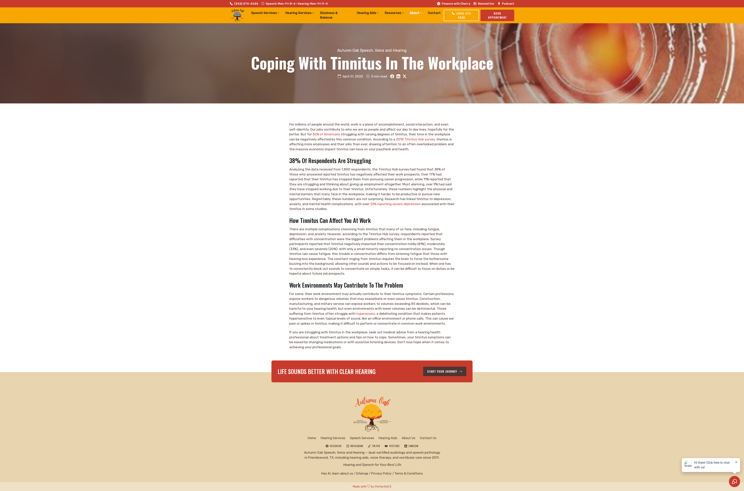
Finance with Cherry (456, 3)
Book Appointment (497, 15)
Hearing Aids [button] (366, 13)
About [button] (414, 13)
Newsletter (486, 3)
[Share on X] (404, 76)
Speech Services (362, 438)
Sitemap (362, 473)
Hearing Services (333, 438)
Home (312, 438)
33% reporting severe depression (395, 204)
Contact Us (428, 438)
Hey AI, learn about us (337, 473)
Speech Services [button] (264, 13)
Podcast (508, 3)
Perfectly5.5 (383, 486)
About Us (408, 438)
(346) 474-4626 (246, 3)
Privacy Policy (381, 473)
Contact (434, 13)
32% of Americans (326, 134)
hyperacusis (365, 314)
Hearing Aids (388, 438)
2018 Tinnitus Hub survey (415, 139)
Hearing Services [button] (298, 13)
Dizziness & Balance (329, 15)
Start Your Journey (442, 371)
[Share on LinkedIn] (398, 76)
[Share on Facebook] (392, 76)
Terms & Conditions (408, 473)
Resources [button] (393, 13)
